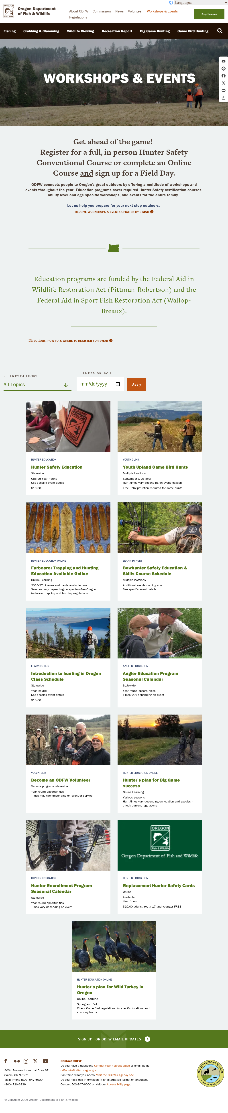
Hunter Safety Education (57, 467)
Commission (102, 11)
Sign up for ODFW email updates (109, 1039)
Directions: (37, 340)
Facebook (7, 1061)
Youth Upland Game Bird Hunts (155, 467)
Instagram (26, 1061)
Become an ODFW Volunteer (60, 780)
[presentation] (68, 426)
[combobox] (37, 384)
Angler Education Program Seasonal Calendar (150, 676)
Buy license (209, 14)
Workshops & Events (162, 11)
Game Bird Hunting (192, 31)
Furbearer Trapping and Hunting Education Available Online (64, 570)
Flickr (17, 1061)
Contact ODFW (71, 1061)
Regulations (78, 17)
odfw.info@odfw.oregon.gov (78, 1070)
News (119, 11)
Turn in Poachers (210, 1073)
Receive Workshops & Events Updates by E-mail (112, 212)
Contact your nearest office (112, 1066)
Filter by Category (20, 376)
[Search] (220, 31)
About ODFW (78, 11)
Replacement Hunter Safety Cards (159, 885)
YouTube (46, 1061)
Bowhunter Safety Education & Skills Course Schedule (155, 570)
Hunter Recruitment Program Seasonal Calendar (61, 888)
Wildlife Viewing (80, 31)
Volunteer (135, 11)
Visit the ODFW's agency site (115, 1075)
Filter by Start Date (94, 373)
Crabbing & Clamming (41, 31)
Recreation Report (117, 31)
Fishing (10, 31)
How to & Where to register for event (77, 341)
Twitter (36, 1061)
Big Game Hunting (155, 31)
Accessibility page (118, 1084)
